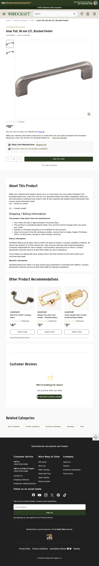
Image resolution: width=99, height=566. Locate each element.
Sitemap (76, 549)
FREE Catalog (43, 470)
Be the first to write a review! (49, 397)
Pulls (32, 20)
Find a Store (68, 474)
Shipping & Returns (21, 480)
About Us (67, 462)
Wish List (42, 466)
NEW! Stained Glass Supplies (49, 7)
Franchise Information (72, 470)
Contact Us (18, 476)
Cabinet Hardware (20, 20)
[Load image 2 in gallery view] (10, 52)
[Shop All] (4, 14)
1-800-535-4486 (21, 471)
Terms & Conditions (40, 549)
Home (8, 20)
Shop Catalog (43, 477)
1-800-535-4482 (21, 464)
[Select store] (82, 13)
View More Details (59, 138)
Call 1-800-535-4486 (85, 4)
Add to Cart (22, 332)
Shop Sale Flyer (44, 474)
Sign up (49, 513)
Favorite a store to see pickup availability (29, 149)
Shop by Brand (44, 481)
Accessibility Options (58, 549)
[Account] (87, 14)
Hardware (70, 426)
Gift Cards (42, 462)
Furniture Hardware (53, 426)
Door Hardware (14, 426)
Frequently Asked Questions (25, 484)
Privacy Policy (47, 517)
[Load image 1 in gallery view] (10, 44)
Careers (66, 466)
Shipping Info (41, 145)
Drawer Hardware (33, 426)
